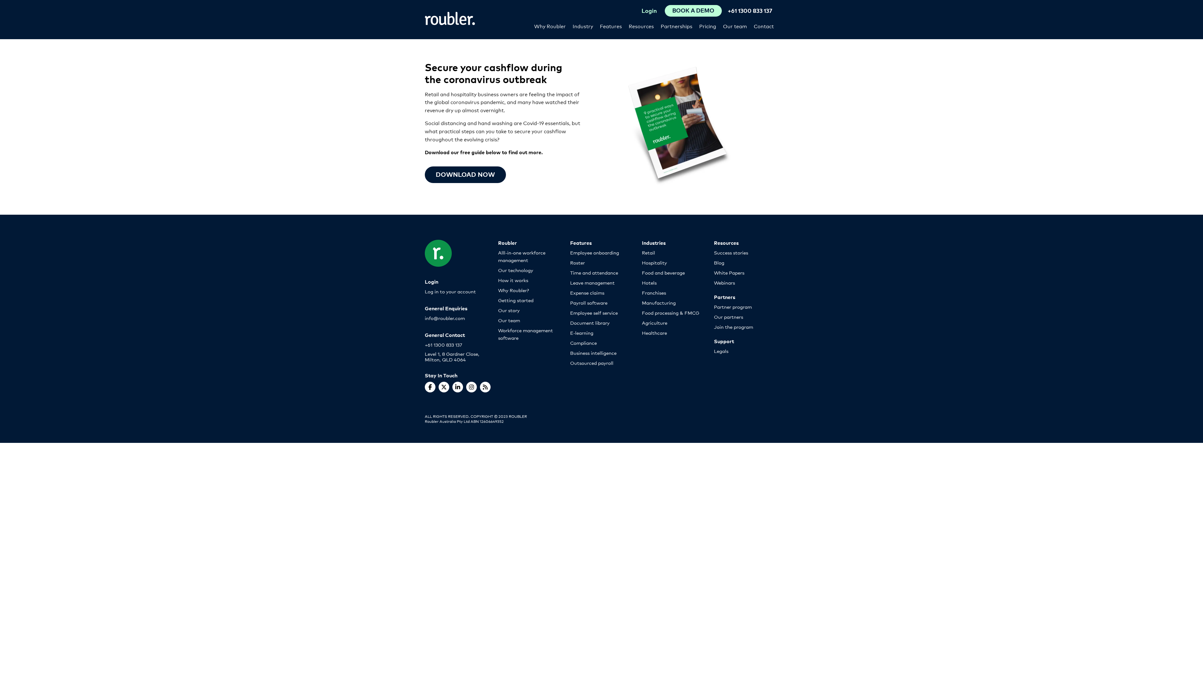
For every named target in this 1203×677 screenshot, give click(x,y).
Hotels (649, 283)
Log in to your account (450, 291)
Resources (641, 25)
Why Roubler (550, 25)
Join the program (733, 327)
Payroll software (588, 303)
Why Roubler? (513, 290)
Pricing (707, 25)
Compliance (583, 343)
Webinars (724, 283)
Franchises (654, 293)
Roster (577, 262)
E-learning (581, 333)
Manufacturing (659, 303)
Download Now (465, 174)
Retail (648, 252)
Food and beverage (663, 273)
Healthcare (654, 333)
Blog (719, 262)
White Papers (729, 273)
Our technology (515, 270)
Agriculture (654, 323)
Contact (764, 25)
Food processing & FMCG (670, 313)
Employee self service (594, 313)
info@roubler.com (445, 318)
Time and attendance (594, 273)
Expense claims (587, 293)
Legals (721, 351)
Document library (590, 323)
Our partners (728, 317)
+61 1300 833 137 (750, 10)
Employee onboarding (594, 252)
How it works (513, 280)
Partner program (733, 307)
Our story (509, 310)
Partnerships (676, 25)
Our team (735, 25)
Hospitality (654, 262)
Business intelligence (593, 353)
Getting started (516, 300)
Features (611, 25)
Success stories (731, 252)
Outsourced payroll (591, 363)
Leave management (592, 283)
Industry (583, 25)
